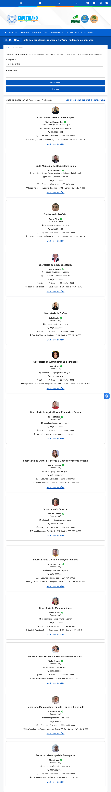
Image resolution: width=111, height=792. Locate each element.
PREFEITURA (12, 32)
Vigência (11, 59)
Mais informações (55, 144)
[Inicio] (5, 32)
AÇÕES (46, 32)
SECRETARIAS (36, 32)
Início (8, 47)
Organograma (98, 100)
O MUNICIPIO (24, 32)
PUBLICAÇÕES (88, 32)
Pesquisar (12, 70)
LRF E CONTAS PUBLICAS (73, 32)
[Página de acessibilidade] (59, 3)
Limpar (56, 89)
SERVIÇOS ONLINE (57, 32)
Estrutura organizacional (77, 100)
